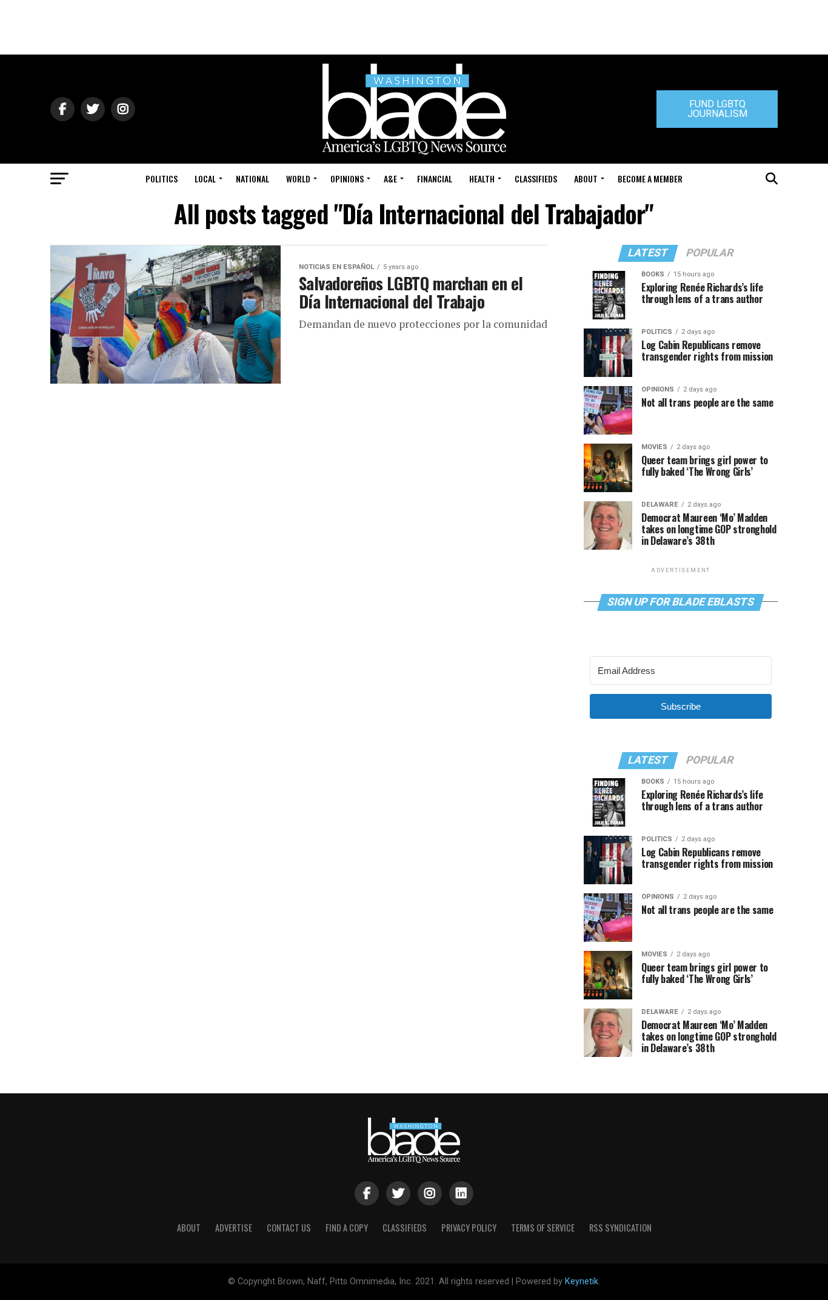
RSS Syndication (620, 1227)
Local (205, 178)
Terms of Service (543, 1227)
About (586, 178)
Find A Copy (347, 1227)
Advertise (233, 1227)
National (252, 178)
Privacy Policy (468, 1227)
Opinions (347, 178)
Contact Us (289, 1227)
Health (482, 178)
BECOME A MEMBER (650, 178)
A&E (390, 178)
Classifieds (536, 178)
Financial (434, 178)
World (298, 178)
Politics (161, 178)
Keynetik (581, 1281)
